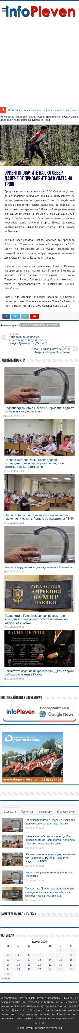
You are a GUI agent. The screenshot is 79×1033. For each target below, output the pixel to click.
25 (18, 969)
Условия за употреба (47, 1027)
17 (7, 964)
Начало (8, 116)
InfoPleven (26, 1027)
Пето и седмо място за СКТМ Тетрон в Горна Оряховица (50, 349)
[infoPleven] (39, 10)
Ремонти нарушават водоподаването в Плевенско (39, 567)
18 (18, 964)
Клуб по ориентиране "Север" (40, 325)
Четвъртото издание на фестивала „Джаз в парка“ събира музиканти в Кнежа (39, 672)
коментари (45, 811)
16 (71, 959)
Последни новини (25, 116)
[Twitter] (43, 1023)
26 (29, 969)
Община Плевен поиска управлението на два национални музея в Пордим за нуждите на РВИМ (39, 516)
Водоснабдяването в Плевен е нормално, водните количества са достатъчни (39, 409)
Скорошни (10, 811)
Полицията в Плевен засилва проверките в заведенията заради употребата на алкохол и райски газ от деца (36, 619)
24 (7, 969)
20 (39, 964)
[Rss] (35, 1023)
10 (7, 959)
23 (71, 964)
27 (39, 969)
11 (18, 959)
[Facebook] (39, 1023)
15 (60, 959)
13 (39, 959)
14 (50, 959)
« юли (6, 978)
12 (29, 959)
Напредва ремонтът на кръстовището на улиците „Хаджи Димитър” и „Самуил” (28, 339)
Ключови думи (66, 811)
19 (29, 964)
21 (50, 964)
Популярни (27, 811)
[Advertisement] (39, 63)
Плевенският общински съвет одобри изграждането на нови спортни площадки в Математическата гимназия (34, 463)
